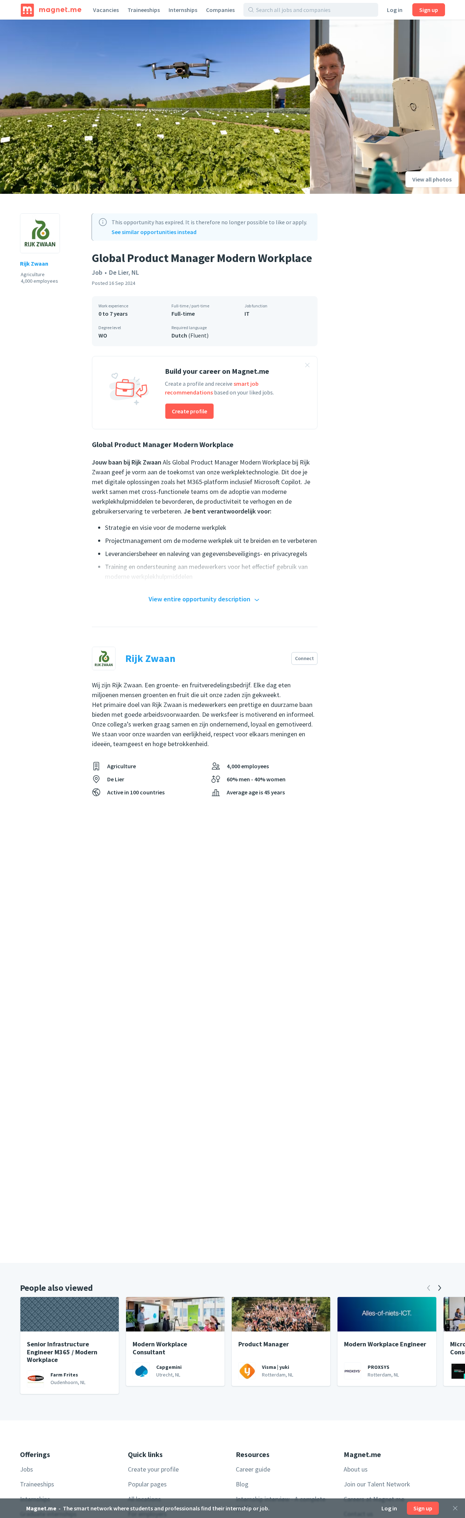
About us (356, 1469)
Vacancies (106, 9)
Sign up (428, 9)
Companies (220, 9)
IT (247, 313)
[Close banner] (307, 366)
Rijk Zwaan (34, 263)
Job (97, 272)
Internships (183, 9)
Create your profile (153, 1469)
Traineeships (144, 9)
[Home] (51, 10)
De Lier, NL (124, 272)
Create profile (189, 411)
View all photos (432, 179)
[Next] (439, 1287)
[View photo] (155, 107)
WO (102, 335)
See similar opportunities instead (154, 232)
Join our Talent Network (377, 1484)
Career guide (253, 1469)
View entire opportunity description (199, 599)
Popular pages (147, 1484)
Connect (304, 658)
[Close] (455, 1508)
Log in (395, 9)
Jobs (26, 1469)
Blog (242, 1484)
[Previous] (428, 1287)
